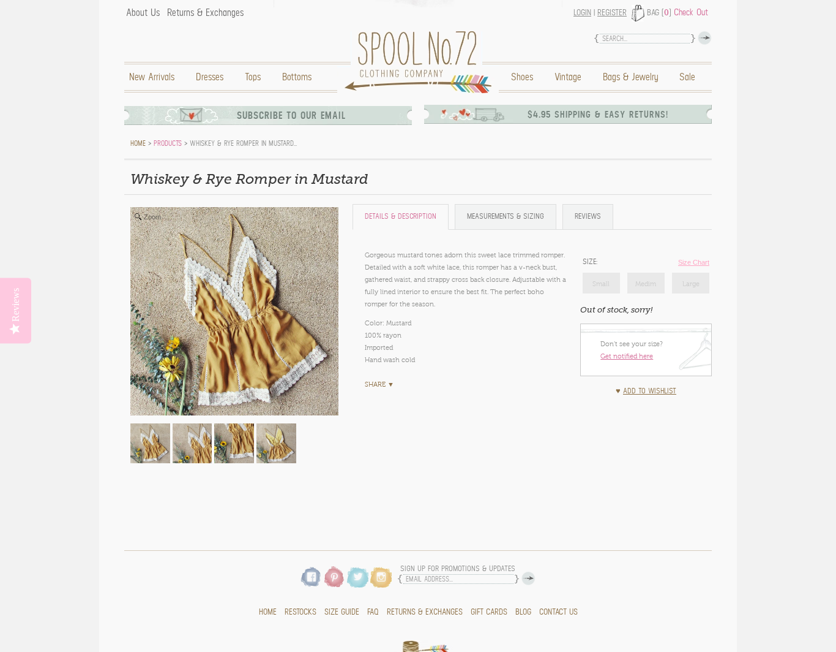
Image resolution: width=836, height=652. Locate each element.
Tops (253, 77)
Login (582, 13)
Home (421, 62)
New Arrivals (151, 77)
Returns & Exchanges (205, 13)
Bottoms (297, 77)
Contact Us (558, 612)
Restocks (300, 612)
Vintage (567, 77)
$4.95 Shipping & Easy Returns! (598, 114)
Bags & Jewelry (630, 77)
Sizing (505, 217)
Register (612, 13)
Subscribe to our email (291, 115)
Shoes (522, 77)
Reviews (588, 217)
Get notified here (626, 356)
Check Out (691, 12)
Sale (687, 77)
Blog (523, 612)
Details (400, 217)
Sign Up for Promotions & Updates (457, 569)
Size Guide (341, 612)
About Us (143, 13)
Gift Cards (489, 612)
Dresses (209, 77)
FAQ (373, 612)
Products (168, 143)
